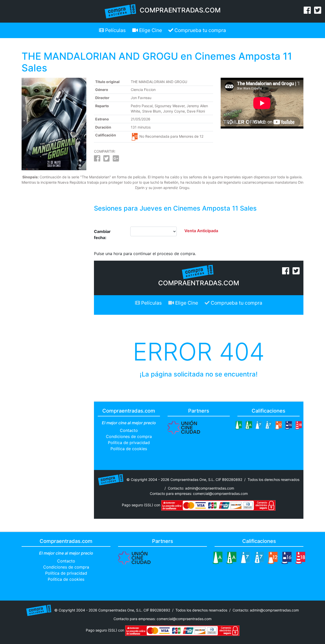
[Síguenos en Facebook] (307, 11)
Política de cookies (128, 448)
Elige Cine (150, 30)
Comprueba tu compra (199, 30)
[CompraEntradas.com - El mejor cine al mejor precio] (120, 10)
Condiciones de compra (129, 436)
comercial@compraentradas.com (220, 493)
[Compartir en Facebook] (97, 160)
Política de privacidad (129, 442)
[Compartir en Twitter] (106, 160)
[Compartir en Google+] (116, 160)
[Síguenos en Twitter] (317, 11)
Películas (115, 30)
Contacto (129, 430)
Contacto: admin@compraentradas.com (201, 488)
